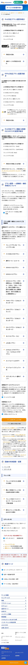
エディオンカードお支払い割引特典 (14, 212)
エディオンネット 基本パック (12, 528)
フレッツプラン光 (9, 544)
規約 (2, 633)
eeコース (7, 546)
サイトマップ (18, 640)
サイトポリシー (5, 640)
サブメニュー (25, 2)
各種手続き (20, 12)
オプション (4, 606)
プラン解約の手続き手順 (14, 423)
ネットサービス (5, 597)
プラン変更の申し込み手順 (14, 419)
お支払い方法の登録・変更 (11, 579)
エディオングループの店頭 (10, 450)
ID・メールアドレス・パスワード (13, 569)
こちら (16, 48)
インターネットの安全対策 (8, 622)
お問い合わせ (5, 627)
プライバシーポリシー (20, 637)
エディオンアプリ (19, 652)
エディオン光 (7, 469)
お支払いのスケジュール (10, 414)
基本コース (8, 548)
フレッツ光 (7, 467)
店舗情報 (17, 655)
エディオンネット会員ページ (9, 427)
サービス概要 (5, 595)
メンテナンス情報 (6, 614)
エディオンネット (4, 12)
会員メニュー (19, 2)
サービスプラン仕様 (9, 397)
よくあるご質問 (5, 642)
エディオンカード (5, 655)
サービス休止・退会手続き (11, 583)
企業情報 (3, 658)
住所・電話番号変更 (9, 574)
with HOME (4, 625)
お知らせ (3, 611)
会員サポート (13, 12)
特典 (2, 600)
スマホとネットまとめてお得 (9, 619)
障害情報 (3, 617)
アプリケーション (6, 603)
